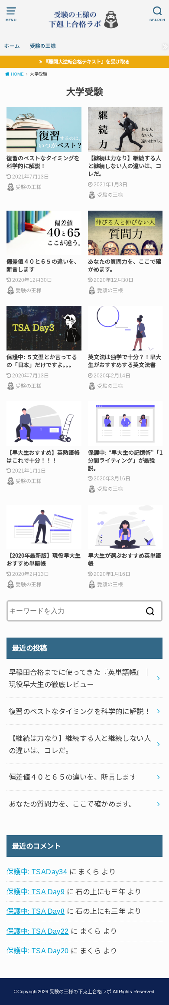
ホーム (12, 46)
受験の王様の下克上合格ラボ (80, 991)
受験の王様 (43, 46)
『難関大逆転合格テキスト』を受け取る (87, 61)
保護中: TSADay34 (36, 872)
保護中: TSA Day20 (37, 951)
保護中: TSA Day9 (35, 892)
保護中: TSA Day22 (37, 931)
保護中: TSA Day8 (35, 911)
